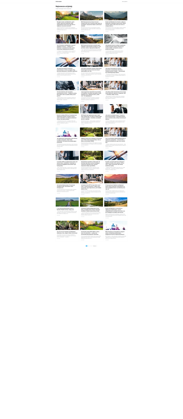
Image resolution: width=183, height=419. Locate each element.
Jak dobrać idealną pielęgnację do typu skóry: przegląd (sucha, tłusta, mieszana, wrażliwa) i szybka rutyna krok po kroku (90, 210)
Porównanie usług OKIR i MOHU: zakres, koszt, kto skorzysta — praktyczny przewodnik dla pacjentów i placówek (90, 233)
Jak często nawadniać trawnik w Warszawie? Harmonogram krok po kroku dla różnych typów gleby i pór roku (91, 70)
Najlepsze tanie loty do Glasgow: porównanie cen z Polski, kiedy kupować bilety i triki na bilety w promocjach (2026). (91, 140)
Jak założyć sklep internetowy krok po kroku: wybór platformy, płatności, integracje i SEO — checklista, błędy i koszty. (115, 93)
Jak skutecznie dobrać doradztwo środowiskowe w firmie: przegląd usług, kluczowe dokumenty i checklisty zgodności (67, 70)
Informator (59, 1)
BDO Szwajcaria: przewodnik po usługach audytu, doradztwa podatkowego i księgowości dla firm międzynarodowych (114, 233)
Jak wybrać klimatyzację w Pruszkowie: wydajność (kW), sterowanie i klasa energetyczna (66, 186)
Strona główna (124, 1)
